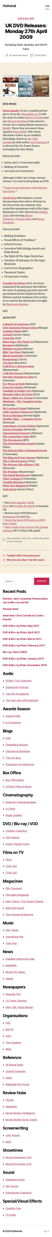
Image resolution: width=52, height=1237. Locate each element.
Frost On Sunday (13, 387)
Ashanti (8, 334)
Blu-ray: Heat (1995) (15, 652)
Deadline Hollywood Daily (20, 958)
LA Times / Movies (16, 1000)
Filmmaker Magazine (17, 894)
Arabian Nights (12, 331)
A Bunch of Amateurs (16, 324)
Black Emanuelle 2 (14, 355)
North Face (9, 198)
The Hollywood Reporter (19, 914)
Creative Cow (13, 1208)
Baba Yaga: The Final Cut (18, 342)
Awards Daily (13, 716)
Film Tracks (12, 930)
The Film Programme (17, 693)
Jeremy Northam (18, 121)
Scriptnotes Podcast (17, 687)
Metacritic (11, 1106)
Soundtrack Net (14, 936)
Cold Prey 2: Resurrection (18, 366)
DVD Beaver (12, 837)
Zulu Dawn (9, 489)
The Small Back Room (16, 475)
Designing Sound (15, 1179)
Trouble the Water (14, 283)
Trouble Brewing (13, 482)
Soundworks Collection (18, 1192)
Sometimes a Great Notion (19, 426)
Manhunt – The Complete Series (22, 401)
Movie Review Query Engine (21, 1119)
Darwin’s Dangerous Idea (18, 377)
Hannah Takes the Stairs (18, 394)
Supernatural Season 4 (17, 433)
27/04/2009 (40, 55)
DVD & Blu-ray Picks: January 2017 (23, 658)
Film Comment (14, 888)
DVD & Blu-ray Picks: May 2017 (21, 625)
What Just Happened (16, 485)
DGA (8, 1036)
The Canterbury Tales (16, 436)
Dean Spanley (11, 110)
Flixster (10, 1100)
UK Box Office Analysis (18, 786)
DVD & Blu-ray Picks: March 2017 (22, 638)
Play (27, 516)
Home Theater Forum (17, 844)
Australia (9, 338)
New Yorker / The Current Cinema (24, 901)
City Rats (8, 363)
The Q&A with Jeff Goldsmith (22, 700)
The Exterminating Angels (19, 443)
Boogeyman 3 (11, 359)
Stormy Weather (13, 429)
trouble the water (40, 538)
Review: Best (10, 608)
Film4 (9, 859)
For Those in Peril (13, 384)
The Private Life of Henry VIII (21, 464)
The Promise (10, 471)
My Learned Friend (14, 408)
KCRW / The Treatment (18, 680)
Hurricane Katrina (17, 304)
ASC (8, 1022)
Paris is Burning (12, 415)
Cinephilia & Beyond (17, 744)
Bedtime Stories (12, 349)
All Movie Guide (14, 1064)
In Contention (13, 722)
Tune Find (11, 943)
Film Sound (12, 1186)
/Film (8, 738)
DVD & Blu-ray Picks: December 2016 (25, 665)
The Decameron (12, 440)
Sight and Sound (15, 908)
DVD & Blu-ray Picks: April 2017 (21, 632)
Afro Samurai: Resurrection (20, 327)
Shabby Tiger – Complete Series (22, 419)
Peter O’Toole (35, 117)
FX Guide (11, 1214)
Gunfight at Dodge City (17, 391)
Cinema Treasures (16, 1071)
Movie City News (15, 972)
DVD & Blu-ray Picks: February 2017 (24, 645)
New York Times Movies (19, 1007)
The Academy (13, 1042)
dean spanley (13, 538)
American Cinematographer (21, 802)
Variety (9, 978)
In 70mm (10, 808)
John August (13, 1135)
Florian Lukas (23, 219)
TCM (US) (11, 872)
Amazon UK (13, 516)
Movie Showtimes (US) (18, 1164)
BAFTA (10, 1029)
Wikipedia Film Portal (17, 1084)
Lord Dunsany (38, 142)
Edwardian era (30, 114)
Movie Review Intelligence (20, 1113)
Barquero (9, 345)
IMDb (9, 1077)
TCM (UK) (11, 866)
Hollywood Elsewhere (18, 751)
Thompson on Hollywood (20, 764)
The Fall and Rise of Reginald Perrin (25, 450)
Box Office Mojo (15, 780)
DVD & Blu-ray (26, 18)
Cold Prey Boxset (13, 373)
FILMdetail (9, 5)
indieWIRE (11, 965)
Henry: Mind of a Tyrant (17, 398)
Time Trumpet (12, 478)
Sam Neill (19, 131)
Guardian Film (13, 994)
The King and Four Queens (19, 457)
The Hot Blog (13, 757)
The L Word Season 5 (16, 461)
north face (26, 538)
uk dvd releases (14, 541)
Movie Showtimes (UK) (19, 1157)
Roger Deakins (14, 815)
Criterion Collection (16, 830)
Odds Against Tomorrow (18, 412)
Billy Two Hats (12, 352)
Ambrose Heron (20, 55)
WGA (8, 1049)
